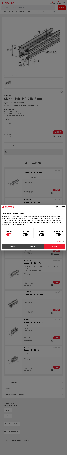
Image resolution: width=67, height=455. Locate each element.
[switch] (25, 234)
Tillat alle (54, 246)
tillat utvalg (33, 246)
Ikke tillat (12, 246)
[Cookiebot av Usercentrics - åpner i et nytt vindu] (57, 207)
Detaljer (59, 241)
